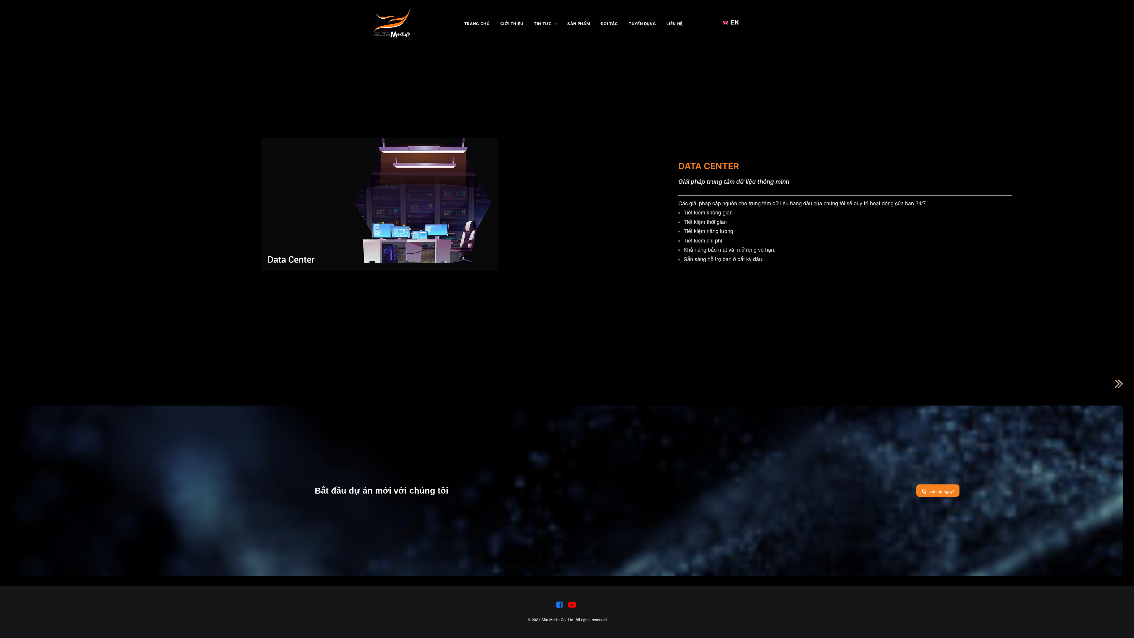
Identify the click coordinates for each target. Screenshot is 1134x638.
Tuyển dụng (642, 23)
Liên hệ (675, 23)
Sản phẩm (578, 23)
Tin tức (543, 23)
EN (731, 22)
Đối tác (609, 23)
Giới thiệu (512, 23)
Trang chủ (477, 23)
